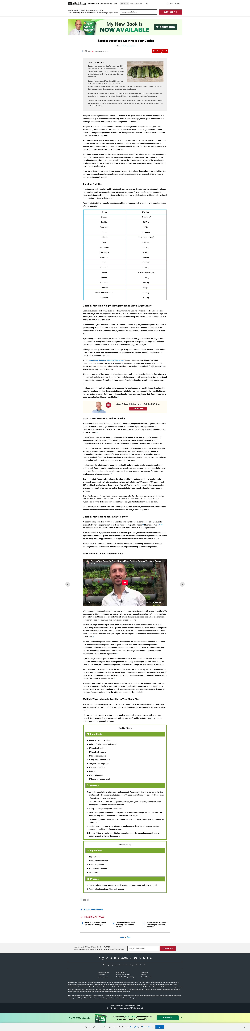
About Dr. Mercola (103, 972)
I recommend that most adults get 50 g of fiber (106, 360)
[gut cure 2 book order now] (125, 35)
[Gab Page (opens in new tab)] (114, 958)
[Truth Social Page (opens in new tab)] (118, 958)
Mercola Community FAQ (123, 974)
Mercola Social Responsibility (125, 977)
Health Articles (102, 977)
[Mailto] (84, 904)
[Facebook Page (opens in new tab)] (99, 958)
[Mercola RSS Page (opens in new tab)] (150, 958)
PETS (115, 4)
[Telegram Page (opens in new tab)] (111, 958)
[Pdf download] (92, 50)
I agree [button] (160, 1027)
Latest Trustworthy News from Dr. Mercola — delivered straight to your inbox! (99, 949)
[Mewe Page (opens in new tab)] (125, 958)
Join (128, 937)
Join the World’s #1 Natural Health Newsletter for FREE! (85, 10)
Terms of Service (147, 1027)
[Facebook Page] (81, 904)
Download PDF (138, 409)
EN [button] (169, 4)
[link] (83, 51)
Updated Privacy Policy (132, 1006)
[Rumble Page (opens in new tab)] (144, 958)
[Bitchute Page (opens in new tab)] (140, 958)
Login (122, 937)
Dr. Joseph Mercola (129, 46)
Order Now (167, 1018)
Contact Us (101, 974)
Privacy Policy (134, 1027)
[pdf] (87, 903)
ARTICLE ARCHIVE (106, 4)
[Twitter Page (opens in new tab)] (107, 958)
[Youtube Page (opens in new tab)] (135, 958)
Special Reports (146, 977)
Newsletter (144, 972)
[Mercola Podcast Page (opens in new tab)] (147, 958)
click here (100, 995)
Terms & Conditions (116, 1006)
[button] (170, 12)
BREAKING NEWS (93, 4)
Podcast (143, 974)
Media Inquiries (120, 972)
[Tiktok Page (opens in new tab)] (131, 958)
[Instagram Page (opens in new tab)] (103, 958)
